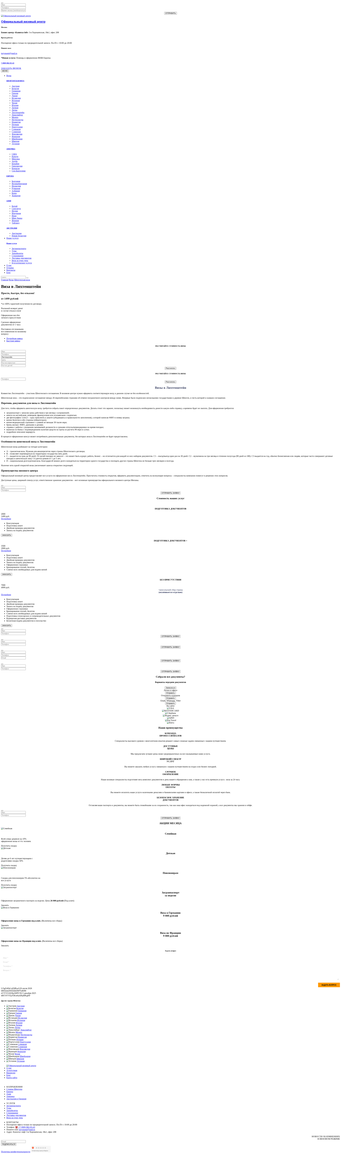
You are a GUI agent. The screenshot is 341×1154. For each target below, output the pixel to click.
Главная (4, 280)
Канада (15, 156)
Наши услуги (11, 243)
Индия (15, 211)
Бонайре (15, 164)
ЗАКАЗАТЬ (6, 535)
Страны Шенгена (14, 1089)
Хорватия (16, 196)
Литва (14, 110)
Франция (16, 136)
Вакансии (10, 1073)
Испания (16, 100)
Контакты (10, 270)
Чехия (14, 103)
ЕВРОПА (10, 176)
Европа (9, 1091)
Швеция (15, 141)
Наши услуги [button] (12, 238)
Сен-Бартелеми (19, 171)
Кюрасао (16, 168)
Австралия (16, 233)
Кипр (14, 193)
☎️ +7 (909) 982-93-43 (25, 1127)
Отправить (170, 693)
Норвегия (16, 122)
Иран (14, 216)
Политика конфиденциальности (15, 1152)
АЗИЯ (8, 201)
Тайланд (15, 223)
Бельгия (15, 88)
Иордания (16, 213)
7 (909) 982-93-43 (7, 63)
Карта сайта (11, 1077)
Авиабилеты (17, 253)
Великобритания (19, 184)
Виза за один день (20, 260)
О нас (9, 265)
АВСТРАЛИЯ (11, 228)
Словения (16, 132)
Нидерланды (17, 120)
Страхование (17, 256)
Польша (15, 124)
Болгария (16, 181)
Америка (10, 1096)
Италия (15, 105)
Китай (14, 206)
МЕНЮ (5, 71)
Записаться (170, 688)
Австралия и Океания (16, 1099)
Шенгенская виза (22, 280)
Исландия (16, 98)
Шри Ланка (17, 218)
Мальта (15, 117)
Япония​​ (15, 220)
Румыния (16, 188)
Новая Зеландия (19, 236)
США (14, 154)
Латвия (15, 108)
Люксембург (17, 115)
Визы (11, 280)
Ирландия (16, 186)
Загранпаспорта (19, 248)
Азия (8, 1094)
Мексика (16, 159)
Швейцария (17, 139)
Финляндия (17, 134)
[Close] (2, 485)
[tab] (14, 338)
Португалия (17, 127)
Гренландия (17, 166)
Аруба (14, 161)
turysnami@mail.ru (9, 53)
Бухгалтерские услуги (22, 263)
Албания (16, 191)
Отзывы (10, 268)
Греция (15, 93)
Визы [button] (8, 75)
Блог (8, 272)
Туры (14, 251)
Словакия (16, 129)
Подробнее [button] (6, 519)
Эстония (15, 144)
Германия (16, 91)
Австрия (15, 86)
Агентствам (11, 1070)
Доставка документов (21, 258)
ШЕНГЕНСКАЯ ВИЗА (15, 81)
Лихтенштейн (18, 112)
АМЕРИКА (10, 149)
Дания (14, 96)
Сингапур (16, 208)
